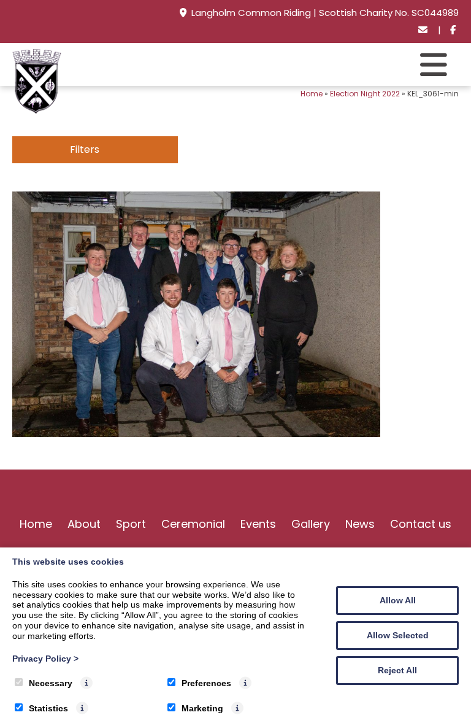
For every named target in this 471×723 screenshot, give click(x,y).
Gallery (310, 524)
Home (312, 93)
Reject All (397, 670)
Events (258, 524)
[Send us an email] (423, 30)
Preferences (206, 683)
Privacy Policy (45, 658)
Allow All (398, 600)
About (84, 524)
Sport (131, 524)
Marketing (202, 708)
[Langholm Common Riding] (36, 110)
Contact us (420, 524)
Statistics (48, 708)
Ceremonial (193, 524)
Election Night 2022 (365, 93)
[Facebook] (453, 30)
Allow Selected (398, 635)
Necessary (50, 683)
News (360, 524)
